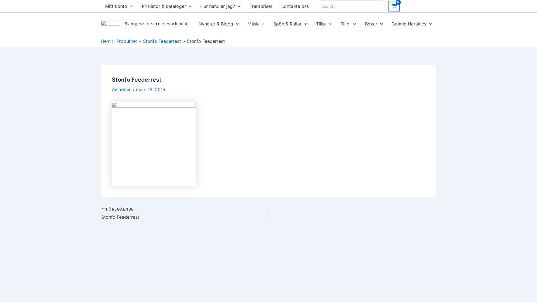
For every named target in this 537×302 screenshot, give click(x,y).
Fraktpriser (260, 6)
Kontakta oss (295, 6)
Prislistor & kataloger (164, 6)
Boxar (371, 24)
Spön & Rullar (287, 24)
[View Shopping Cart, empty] (394, 6)
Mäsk (253, 24)
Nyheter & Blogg (216, 24)
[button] (130, 6)
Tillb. (321, 24)
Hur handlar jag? (217, 6)
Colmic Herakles (409, 24)
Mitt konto (116, 6)
